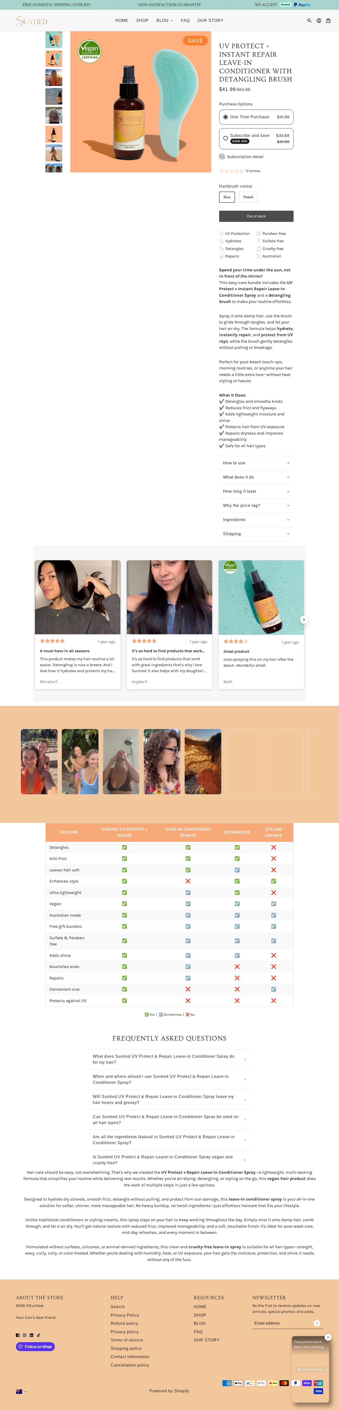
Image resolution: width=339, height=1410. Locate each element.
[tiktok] (38, 1335)
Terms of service (127, 1340)
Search (118, 1307)
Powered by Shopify (169, 1391)
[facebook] (17, 1335)
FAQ (198, 1332)
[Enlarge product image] (140, 101)
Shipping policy (126, 1348)
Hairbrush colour (235, 186)
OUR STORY (207, 1340)
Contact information (130, 1357)
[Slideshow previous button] (35, 620)
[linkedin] (31, 1335)
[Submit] (316, 1323)
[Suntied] (32, 20)
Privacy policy (125, 1332)
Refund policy (124, 1323)
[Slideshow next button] (304, 620)
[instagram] (24, 1335)
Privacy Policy (125, 1315)
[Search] (309, 20)
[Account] (319, 20)
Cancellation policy (130, 1365)
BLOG (200, 1323)
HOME (200, 1307)
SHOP (200, 1315)
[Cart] (328, 20)
